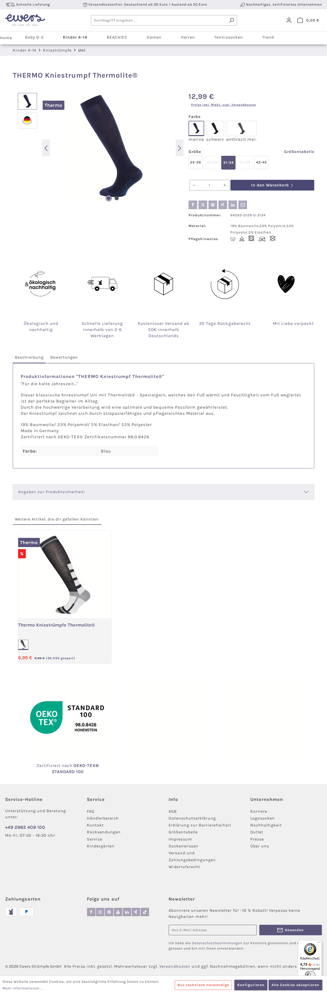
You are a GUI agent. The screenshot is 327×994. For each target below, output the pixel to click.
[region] (101, 148)
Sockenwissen (183, 846)
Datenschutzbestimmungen (217, 943)
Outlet (256, 832)
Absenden (294, 930)
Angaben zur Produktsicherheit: (51, 491)
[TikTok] (145, 912)
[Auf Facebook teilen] (193, 205)
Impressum (180, 839)
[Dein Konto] (289, 20)
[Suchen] (231, 20)
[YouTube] (118, 912)
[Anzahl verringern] (194, 185)
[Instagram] (100, 912)
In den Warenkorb (270, 185)
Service (94, 839)
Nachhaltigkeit (266, 825)
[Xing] (136, 912)
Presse (257, 839)
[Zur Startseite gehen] (25, 20)
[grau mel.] (23, 645)
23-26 (195, 162)
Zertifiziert (49, 765)
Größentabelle (299, 151)
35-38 (245, 164)
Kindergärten (100, 846)
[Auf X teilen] (203, 205)
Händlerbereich (103, 818)
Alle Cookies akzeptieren (295, 985)
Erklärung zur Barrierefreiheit (200, 825)
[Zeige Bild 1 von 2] (109, 198)
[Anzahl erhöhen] (224, 185)
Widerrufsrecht (184, 866)
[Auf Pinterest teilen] (213, 205)
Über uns (259, 846)
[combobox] (158, 20)
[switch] (310, 975)
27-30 (213, 164)
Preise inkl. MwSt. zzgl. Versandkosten (223, 105)
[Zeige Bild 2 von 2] (117, 198)
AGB (173, 811)
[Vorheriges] (46, 147)
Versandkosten (174, 966)
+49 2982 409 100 (25, 827)
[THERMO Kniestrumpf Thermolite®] (113, 148)
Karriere (258, 811)
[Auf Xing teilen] (223, 205)
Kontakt (95, 825)
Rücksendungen (104, 832)
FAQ (90, 811)
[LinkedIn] (127, 912)
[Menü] (319, 943)
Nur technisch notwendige (203, 985)
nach (73, 765)
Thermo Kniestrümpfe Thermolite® (56, 625)
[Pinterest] (109, 912)
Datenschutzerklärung (192, 818)
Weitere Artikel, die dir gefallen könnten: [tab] (57, 519)
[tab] (29, 357)
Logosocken (262, 818)
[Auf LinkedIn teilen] (233, 205)
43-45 (261, 162)
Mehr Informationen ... (23, 988)
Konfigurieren (250, 985)
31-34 (228, 162)
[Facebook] (91, 912)
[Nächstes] (179, 147)
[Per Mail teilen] (243, 205)
